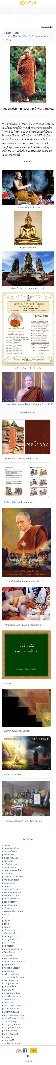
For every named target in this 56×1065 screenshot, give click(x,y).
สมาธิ (6, 923)
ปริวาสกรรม (9, 930)
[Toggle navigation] (6, 11)
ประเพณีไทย (9, 882)
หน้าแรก (7, 32)
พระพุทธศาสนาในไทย (13, 1027)
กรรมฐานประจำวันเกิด (14, 977)
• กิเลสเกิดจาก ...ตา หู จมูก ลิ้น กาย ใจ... (28, 288)
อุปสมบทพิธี (9, 1040)
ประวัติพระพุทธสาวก (13, 996)
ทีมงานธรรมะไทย (11, 848)
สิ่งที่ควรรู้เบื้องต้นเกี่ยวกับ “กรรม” (19, 502)
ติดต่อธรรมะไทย (11, 857)
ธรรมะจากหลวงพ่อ (12, 892)
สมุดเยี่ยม (8, 860)
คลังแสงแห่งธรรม (12, 967)
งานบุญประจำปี (11, 983)
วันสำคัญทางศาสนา (13, 1043)
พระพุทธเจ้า (9, 989)
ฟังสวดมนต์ (9, 933)
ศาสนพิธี (8, 1036)
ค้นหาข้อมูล (9, 854)
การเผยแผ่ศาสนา (11, 879)
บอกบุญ (7, 886)
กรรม (17, 32)
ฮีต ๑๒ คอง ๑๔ (11, 980)
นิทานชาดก (9, 1002)
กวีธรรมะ (8, 908)
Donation (8, 873)
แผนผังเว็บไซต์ (10, 851)
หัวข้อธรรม (9, 945)
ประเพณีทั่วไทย (10, 986)
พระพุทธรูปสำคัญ (12, 1024)
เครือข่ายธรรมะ (10, 864)
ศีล (5, 917)
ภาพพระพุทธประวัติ (12, 992)
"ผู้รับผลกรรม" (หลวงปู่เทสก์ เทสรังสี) (21, 458)
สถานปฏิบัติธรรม (11, 889)
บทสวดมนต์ (9, 970)
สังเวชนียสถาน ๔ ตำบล (14, 1018)
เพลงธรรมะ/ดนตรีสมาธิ (14, 961)
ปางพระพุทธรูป (10, 1021)
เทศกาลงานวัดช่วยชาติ (14, 876)
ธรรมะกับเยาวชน (11, 895)
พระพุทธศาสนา (10, 939)
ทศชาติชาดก (9, 999)
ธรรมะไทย (28, 1060)
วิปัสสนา (7, 926)
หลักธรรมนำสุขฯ (11, 974)
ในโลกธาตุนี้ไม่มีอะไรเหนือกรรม (17, 730)
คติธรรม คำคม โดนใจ (13, 911)
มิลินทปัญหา (9, 952)
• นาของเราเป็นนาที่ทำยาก (28, 206)
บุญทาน (7, 920)
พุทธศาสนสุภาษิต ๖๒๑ (14, 1014)
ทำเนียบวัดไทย (10, 1030)
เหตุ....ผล (8, 683)
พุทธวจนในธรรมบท (12, 1005)
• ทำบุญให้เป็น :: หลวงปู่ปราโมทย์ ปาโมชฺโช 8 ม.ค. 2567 (28, 403)
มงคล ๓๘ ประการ (12, 1008)
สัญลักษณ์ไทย (10, 867)
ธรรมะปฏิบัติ (9, 964)
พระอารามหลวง (11, 1033)
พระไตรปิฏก (9, 942)
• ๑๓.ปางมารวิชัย (28, 247)
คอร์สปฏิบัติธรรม (11, 936)
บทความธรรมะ (10, 904)
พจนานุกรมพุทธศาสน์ (13, 948)
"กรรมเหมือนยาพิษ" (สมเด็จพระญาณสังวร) (23, 581)
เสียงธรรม (8, 955)
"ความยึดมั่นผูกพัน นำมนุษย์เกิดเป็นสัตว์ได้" (23, 624)
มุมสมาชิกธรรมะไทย (12, 870)
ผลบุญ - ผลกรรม (12, 774)
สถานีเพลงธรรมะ (11, 958)
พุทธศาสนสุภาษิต (11, 1011)
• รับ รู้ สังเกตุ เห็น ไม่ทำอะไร (28, 368)
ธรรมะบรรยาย (10, 901)
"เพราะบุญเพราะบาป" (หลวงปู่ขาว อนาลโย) (23, 820)
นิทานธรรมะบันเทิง (12, 898)
